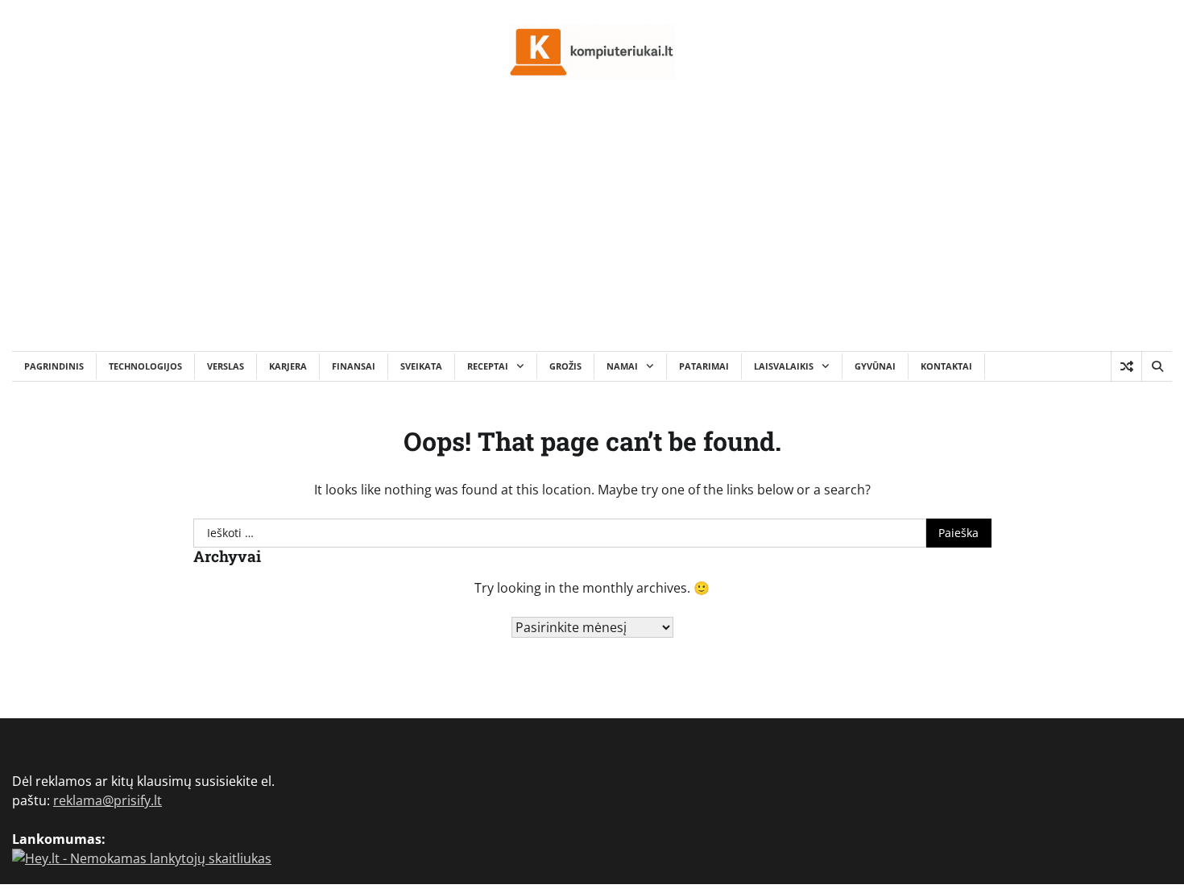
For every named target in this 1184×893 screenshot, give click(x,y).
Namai (622, 366)
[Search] (1156, 366)
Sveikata (421, 366)
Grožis (565, 366)
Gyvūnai (875, 366)
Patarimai (704, 366)
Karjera (288, 366)
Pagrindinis (54, 366)
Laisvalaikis (783, 366)
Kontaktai (946, 366)
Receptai (487, 366)
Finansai (353, 366)
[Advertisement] (592, 230)
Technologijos (145, 366)
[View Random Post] (1126, 366)
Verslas (225, 366)
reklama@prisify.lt (107, 800)
